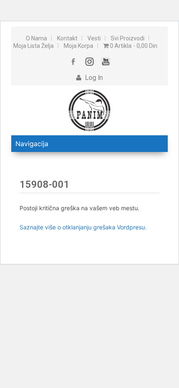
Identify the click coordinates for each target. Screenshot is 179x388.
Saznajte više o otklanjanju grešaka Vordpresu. (83, 227)
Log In (93, 78)
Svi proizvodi (127, 38)
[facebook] (73, 61)
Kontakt (67, 38)
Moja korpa (78, 45)
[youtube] (106, 61)
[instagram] (89, 61)
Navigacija (31, 143)
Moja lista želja (33, 45)
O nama (36, 38)
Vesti (94, 38)
